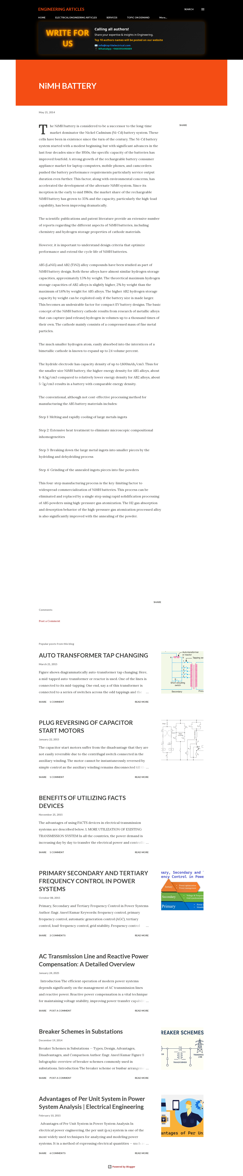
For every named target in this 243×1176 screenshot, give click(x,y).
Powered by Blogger (123, 1166)
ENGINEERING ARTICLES (61, 9)
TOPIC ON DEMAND (138, 17)
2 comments (57, 935)
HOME (41, 17)
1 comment (57, 701)
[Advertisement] (109, 559)
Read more (142, 701)
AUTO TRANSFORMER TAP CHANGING (93, 655)
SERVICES (111, 17)
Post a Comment (49, 621)
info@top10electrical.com (114, 45)
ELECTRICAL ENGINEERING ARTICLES (76, 17)
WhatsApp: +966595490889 (115, 48)
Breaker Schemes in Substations (81, 1031)
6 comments (57, 1153)
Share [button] (183, 125)
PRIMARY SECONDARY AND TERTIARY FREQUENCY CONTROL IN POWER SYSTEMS (93, 880)
